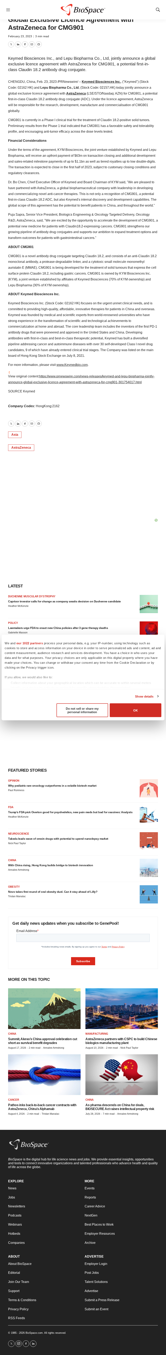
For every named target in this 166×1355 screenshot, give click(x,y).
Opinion (13, 780)
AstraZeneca (76, 93)
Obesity (14, 886)
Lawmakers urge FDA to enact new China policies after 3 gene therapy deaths (58, 628)
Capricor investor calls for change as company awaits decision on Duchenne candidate (64, 601)
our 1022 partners (29, 643)
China (12, 860)
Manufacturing (96, 1033)
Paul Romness (16, 790)
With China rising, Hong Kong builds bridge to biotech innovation (50, 865)
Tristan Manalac (17, 896)
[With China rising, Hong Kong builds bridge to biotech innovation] (149, 868)
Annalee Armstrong (18, 869)
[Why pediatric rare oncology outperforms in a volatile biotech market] (149, 788)
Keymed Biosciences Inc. (101, 81)
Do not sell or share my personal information (82, 710)
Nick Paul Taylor (17, 843)
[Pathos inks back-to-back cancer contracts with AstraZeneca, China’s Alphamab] (44, 1074)
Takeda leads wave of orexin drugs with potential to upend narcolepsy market (58, 838)
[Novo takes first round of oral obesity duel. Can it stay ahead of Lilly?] (149, 894)
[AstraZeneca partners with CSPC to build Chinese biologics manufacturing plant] (121, 1008)
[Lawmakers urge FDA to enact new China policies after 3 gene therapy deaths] (149, 630)
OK (135, 710)
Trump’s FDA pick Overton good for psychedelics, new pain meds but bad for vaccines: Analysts (70, 812)
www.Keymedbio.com (72, 364)
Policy (13, 622)
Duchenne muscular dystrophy (31, 596)
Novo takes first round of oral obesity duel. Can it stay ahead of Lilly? (52, 891)
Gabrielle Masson (18, 632)
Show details (144, 696)
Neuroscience (18, 833)
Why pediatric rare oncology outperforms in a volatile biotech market (52, 785)
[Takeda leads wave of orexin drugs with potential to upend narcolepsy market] (149, 841)
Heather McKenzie (18, 606)
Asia (14, 434)
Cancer (13, 1099)
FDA (10, 807)
